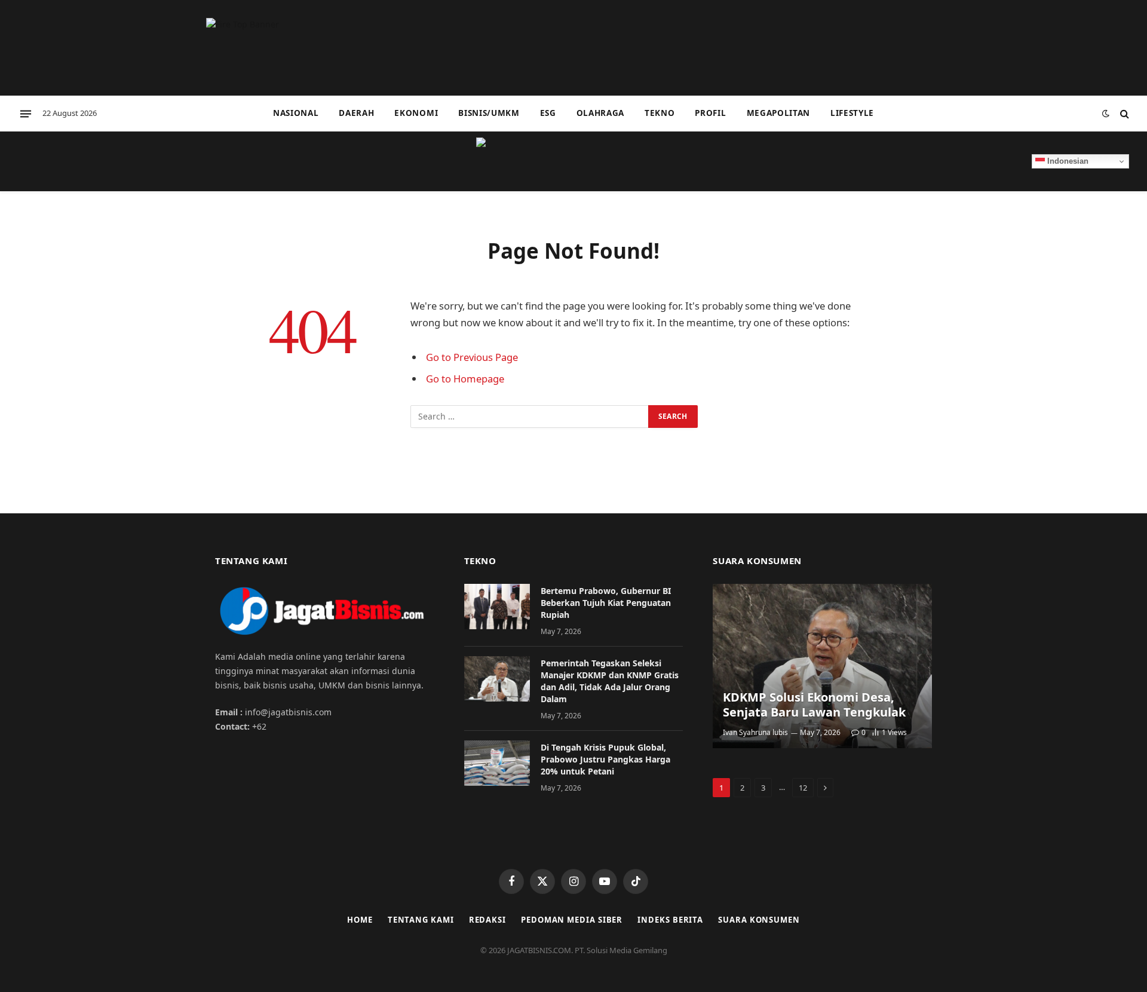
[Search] (1123, 113)
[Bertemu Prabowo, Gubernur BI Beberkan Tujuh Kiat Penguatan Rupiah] (497, 606)
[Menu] (25, 113)
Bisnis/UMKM (488, 113)
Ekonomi (416, 113)
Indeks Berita (670, 919)
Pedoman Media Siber (571, 919)
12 (803, 787)
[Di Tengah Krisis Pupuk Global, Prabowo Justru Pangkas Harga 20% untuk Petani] (497, 763)
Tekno (659, 113)
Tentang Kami (421, 919)
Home (360, 919)
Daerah (356, 113)
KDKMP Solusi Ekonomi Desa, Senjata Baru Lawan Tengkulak (814, 705)
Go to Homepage (465, 378)
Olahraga (600, 113)
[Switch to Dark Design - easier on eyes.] (1105, 113)
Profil (710, 113)
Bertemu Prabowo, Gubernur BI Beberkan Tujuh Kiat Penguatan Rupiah (606, 602)
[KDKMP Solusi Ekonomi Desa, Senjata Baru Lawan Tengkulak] (822, 666)
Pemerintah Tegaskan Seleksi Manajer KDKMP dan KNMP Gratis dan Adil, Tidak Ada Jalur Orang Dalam (610, 681)
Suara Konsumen (759, 919)
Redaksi (487, 919)
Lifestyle (852, 113)
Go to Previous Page (472, 357)
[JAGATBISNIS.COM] (573, 161)
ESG (548, 113)
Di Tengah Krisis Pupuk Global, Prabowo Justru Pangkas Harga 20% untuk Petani (605, 759)
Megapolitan (778, 113)
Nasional (295, 113)
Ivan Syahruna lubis (755, 732)
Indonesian (1066, 161)
